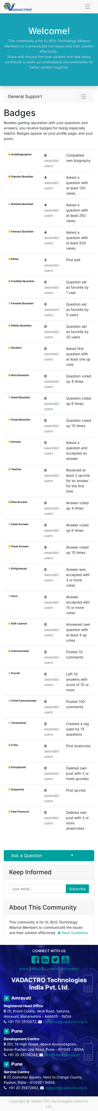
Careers (50, 969)
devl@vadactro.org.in (61, 1055)
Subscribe (77, 889)
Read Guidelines (74, 932)
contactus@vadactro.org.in (65, 1021)
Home (24, 969)
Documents (70, 969)
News (36, 969)
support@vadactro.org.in (66, 1088)
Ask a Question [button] (26, 855)
